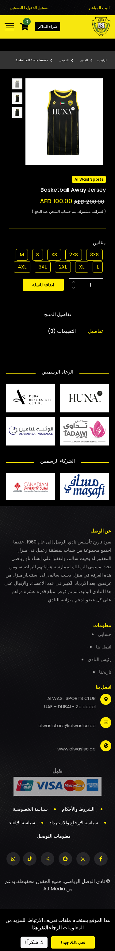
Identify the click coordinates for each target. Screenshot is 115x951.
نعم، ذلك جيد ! (73, 942)
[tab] (17, 84)
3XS (94, 254)
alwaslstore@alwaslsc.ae (67, 725)
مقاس (99, 242)
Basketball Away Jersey (31, 60)
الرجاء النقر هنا (47, 927)
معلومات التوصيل (54, 836)
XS (54, 254)
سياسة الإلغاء (22, 822)
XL (81, 266)
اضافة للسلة (43, 285)
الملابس (64, 60)
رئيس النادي (99, 659)
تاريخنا (105, 672)
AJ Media (54, 888)
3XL (43, 266)
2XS (73, 254)
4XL (22, 266)
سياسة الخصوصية (30, 809)
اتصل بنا (103, 647)
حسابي (104, 634)
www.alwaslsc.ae (76, 749)
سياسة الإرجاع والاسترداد (73, 822)
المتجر (84, 60)
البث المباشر (99, 8)
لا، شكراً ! (34, 942)
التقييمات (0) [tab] (62, 331)
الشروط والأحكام (78, 809)
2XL (63, 266)
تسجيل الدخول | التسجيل (29, 7)
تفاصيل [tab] (95, 331)
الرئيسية (102, 60)
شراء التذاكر (47, 26)
